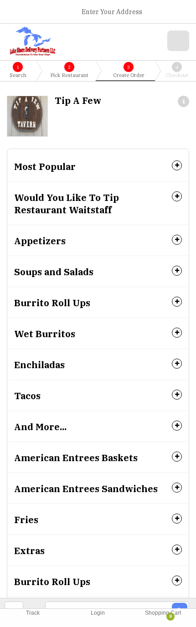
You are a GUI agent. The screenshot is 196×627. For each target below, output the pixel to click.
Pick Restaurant (69, 71)
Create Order (128, 71)
